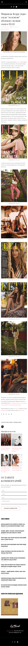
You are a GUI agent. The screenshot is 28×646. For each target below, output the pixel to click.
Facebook (22, 410)
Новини (7, 29)
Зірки (2, 29)
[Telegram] (16, 7)
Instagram (4, 410)
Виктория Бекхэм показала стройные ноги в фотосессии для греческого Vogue (6, 469)
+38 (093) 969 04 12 (18, 630)
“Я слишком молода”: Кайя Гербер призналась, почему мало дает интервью (17, 449)
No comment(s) (15, 26)
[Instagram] (13, 7)
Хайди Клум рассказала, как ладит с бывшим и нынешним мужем (6, 448)
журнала (19, 62)
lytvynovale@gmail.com (15, 632)
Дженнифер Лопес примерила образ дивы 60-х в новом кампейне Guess (17, 469)
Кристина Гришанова (13, 422)
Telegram (16, 408)
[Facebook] (11, 7)
